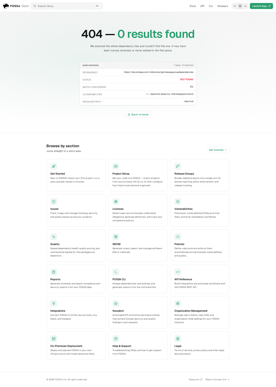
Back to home (140, 114)
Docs (193, 6)
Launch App (259, 6)
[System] (240, 6)
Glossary (222, 6)
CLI (211, 6)
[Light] (234, 6)
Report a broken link (216, 379)
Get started (216, 150)
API (202, 6)
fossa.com (194, 379)
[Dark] (245, 6)
